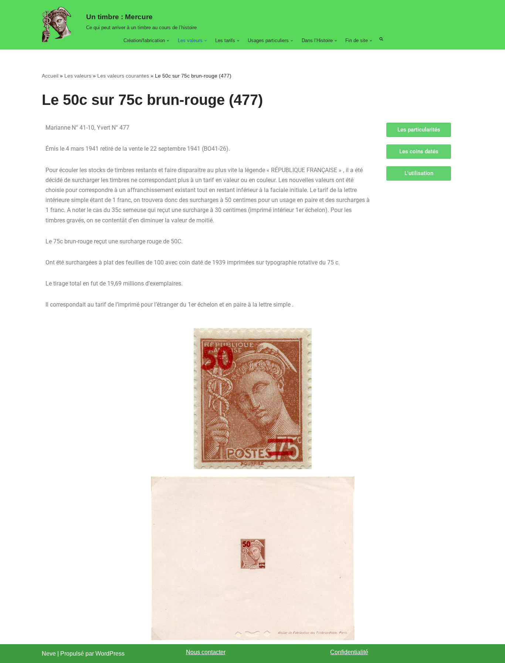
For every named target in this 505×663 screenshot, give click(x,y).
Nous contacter (206, 652)
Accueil (50, 76)
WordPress (110, 653)
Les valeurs (77, 76)
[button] (168, 41)
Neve (49, 653)
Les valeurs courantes (123, 76)
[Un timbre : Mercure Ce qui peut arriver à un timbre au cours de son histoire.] (58, 24)
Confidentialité (349, 652)
